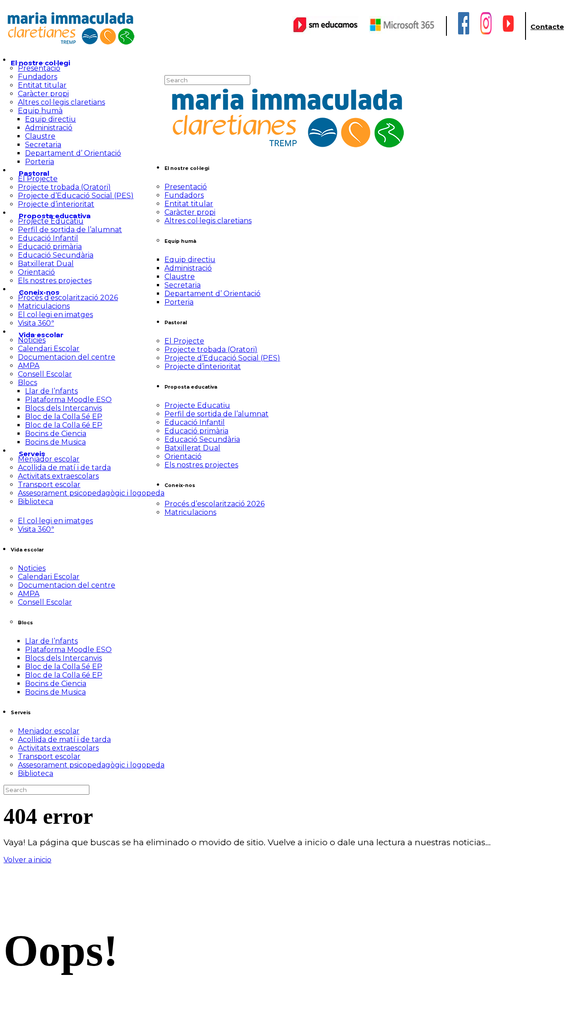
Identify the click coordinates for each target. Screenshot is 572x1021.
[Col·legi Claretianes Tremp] (71, 43)
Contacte (547, 26)
